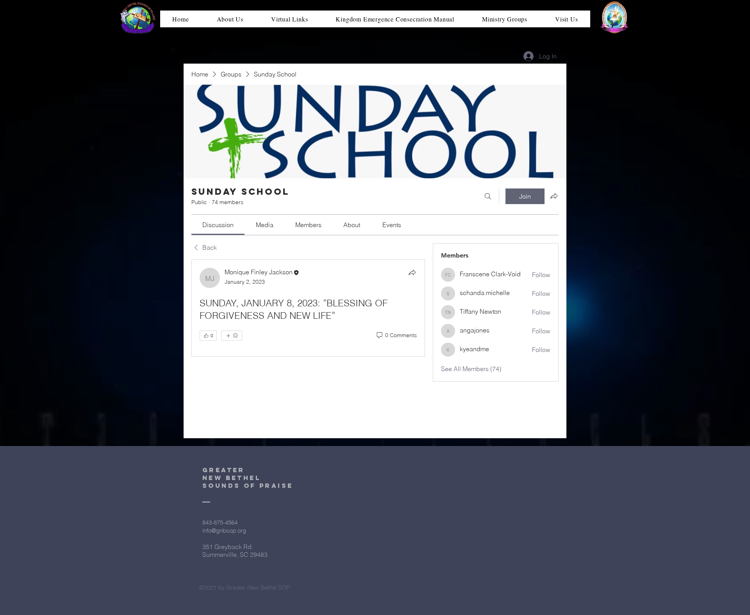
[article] (308, 321)
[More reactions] (231, 336)
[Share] (412, 272)
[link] (218, 225)
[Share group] (554, 196)
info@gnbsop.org (224, 530)
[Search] (488, 196)
